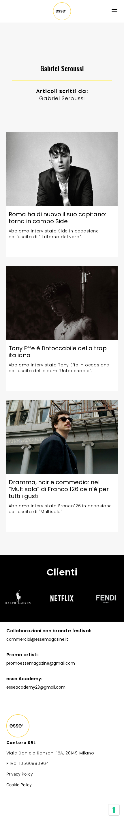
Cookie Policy (19, 784)
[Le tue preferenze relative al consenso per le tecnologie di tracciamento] (113, 809)
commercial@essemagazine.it (37, 639)
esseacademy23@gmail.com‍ (35, 687)
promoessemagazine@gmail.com (40, 663)
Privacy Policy (19, 773)
